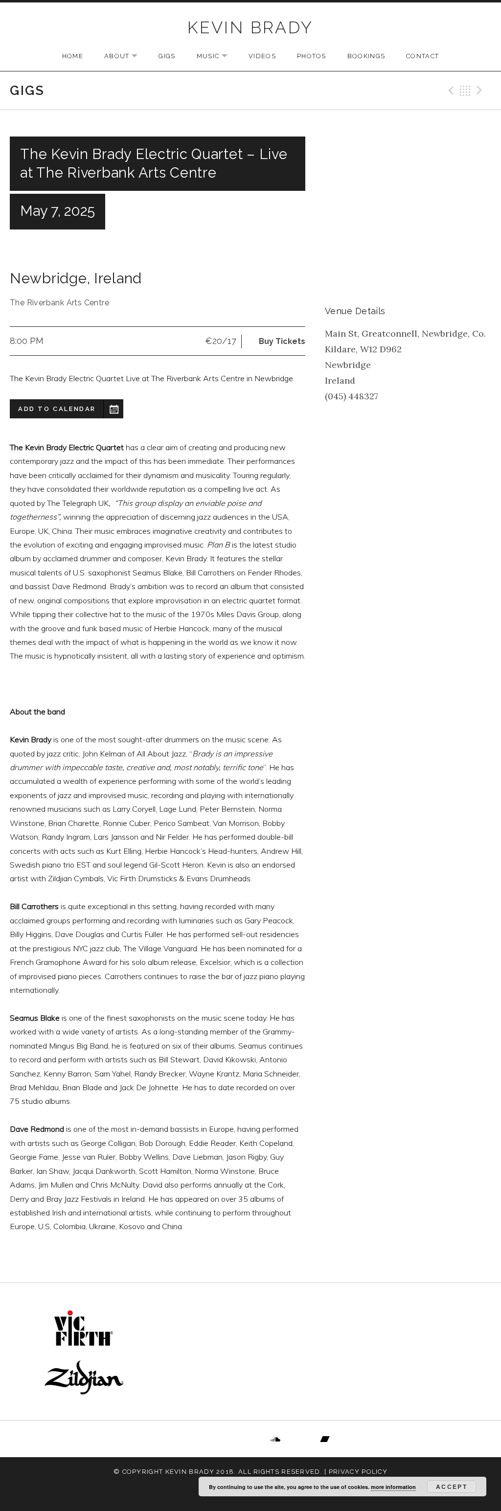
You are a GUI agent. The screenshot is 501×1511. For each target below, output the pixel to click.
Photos (311, 56)
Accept (451, 1486)
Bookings (366, 56)
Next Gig (481, 90)
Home (72, 56)
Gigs (167, 56)
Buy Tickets (282, 341)
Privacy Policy (358, 1471)
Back (465, 90)
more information (393, 1486)
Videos (262, 56)
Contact (422, 56)
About (126, 56)
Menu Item (176, 1439)
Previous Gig (449, 90)
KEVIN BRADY (250, 27)
